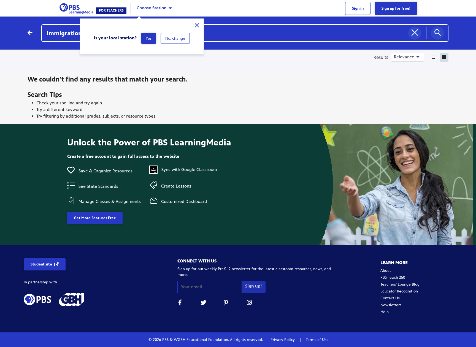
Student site (41, 264)
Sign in (358, 8)
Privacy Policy (283, 339)
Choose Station (151, 7)
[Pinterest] (226, 303)
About (385, 270)
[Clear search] (414, 33)
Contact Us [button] (390, 298)
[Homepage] (77, 7)
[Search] (437, 33)
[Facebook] (180, 303)
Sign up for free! (396, 8)
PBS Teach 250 (392, 277)
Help (384, 312)
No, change (175, 38)
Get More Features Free (95, 218)
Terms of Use (317, 339)
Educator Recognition (399, 291)
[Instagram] (249, 303)
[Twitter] (203, 303)
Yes (149, 38)
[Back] (30, 33)
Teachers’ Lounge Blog (400, 284)
